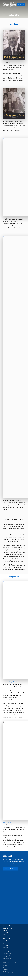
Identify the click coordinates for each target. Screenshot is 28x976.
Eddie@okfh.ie (7, 956)
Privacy (5, 965)
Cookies (5, 969)
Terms (4, 967)
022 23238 (6, 951)
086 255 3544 (7, 954)
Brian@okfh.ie (7, 958)
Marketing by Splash (9, 972)
